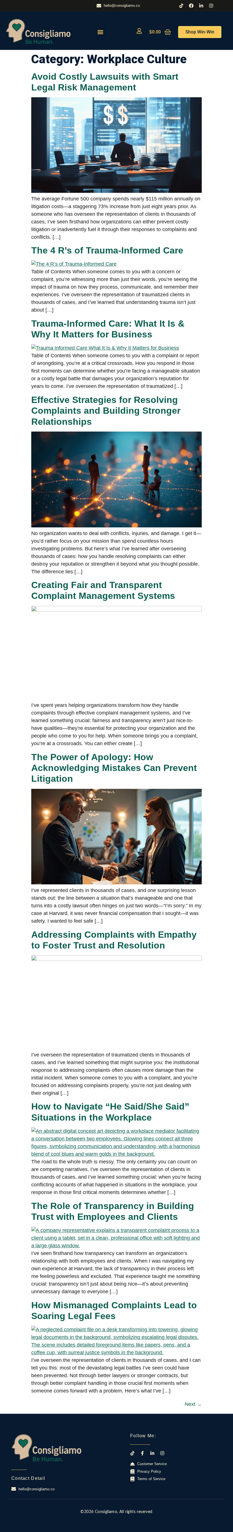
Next (193, 1404)
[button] (100, 32)
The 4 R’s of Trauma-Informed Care (107, 250)
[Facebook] (191, 5)
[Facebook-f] (142, 1453)
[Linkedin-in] (201, 5)
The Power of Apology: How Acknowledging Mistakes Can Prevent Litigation (114, 768)
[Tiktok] (181, 5)
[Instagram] (211, 5)
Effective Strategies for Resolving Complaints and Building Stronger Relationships (105, 411)
